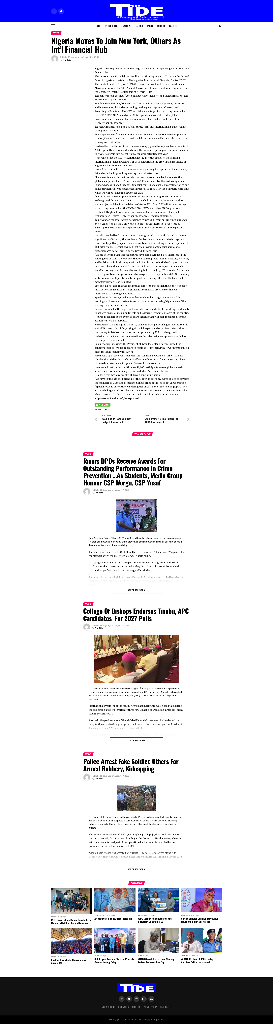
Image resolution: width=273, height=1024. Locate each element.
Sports (150, 25)
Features (139, 25)
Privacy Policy (150, 1007)
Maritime (127, 25)
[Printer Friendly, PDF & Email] (102, 405)
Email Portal (165, 1007)
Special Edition (111, 25)
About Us (136, 1007)
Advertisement (108, 1007)
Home (98, 25)
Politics (161, 25)
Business (172, 25)
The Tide (67, 60)
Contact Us (123, 1007)
